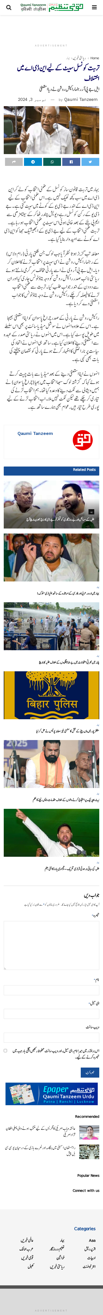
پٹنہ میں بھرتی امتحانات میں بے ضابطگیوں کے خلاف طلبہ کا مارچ (69, 662)
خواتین (60, 1258)
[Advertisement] (52, 26)
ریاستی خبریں (79, 58)
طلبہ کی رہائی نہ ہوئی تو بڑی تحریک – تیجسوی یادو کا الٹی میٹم (72, 869)
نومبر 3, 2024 (32, 99)
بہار (68, 58)
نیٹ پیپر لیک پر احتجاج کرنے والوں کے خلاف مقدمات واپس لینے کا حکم (66, 800)
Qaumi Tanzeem (81, 99)
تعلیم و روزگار (57, 1249)
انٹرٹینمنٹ (89, 1267)
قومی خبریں (27, 1258)
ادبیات (91, 1258)
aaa (92, 1240)
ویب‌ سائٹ (92, 1027)
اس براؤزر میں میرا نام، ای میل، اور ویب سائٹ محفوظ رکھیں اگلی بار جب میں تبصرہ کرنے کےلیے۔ (56, 1054)
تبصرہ (95, 915)
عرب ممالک (27, 1249)
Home (94, 58)
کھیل (31, 1267)
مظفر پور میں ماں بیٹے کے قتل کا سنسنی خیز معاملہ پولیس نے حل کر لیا (67, 731)
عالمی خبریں (27, 1240)
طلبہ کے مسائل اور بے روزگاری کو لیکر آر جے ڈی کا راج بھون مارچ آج (60, 519)
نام (96, 979)
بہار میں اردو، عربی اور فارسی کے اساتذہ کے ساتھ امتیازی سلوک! (68, 593)
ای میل (93, 1003)
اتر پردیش (90, 1249)
